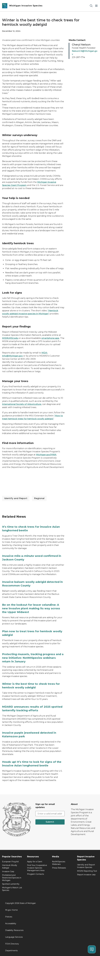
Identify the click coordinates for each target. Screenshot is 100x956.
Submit (50, 822)
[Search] (91, 5)
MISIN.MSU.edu (10, 338)
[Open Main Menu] (96, 5)
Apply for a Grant (34, 861)
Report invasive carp (86, 874)
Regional (39, 498)
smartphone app (50, 338)
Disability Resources (14, 930)
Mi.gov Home (11, 910)
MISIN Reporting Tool (87, 871)
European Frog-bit (10, 861)
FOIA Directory (12, 944)
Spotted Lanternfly (10, 884)
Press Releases (59, 868)
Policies (8, 917)
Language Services (14, 937)
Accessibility (10, 923)
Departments (11, 950)
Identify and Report (15, 498)
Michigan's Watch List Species (12, 888)
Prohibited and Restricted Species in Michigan (11, 877)
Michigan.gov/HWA (46, 454)
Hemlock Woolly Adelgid (9, 866)
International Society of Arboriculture (21, 404)
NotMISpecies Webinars (58, 862)
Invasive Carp (8, 871)
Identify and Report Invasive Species (86, 866)
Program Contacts (35, 874)
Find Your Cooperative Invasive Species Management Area (37, 868)
